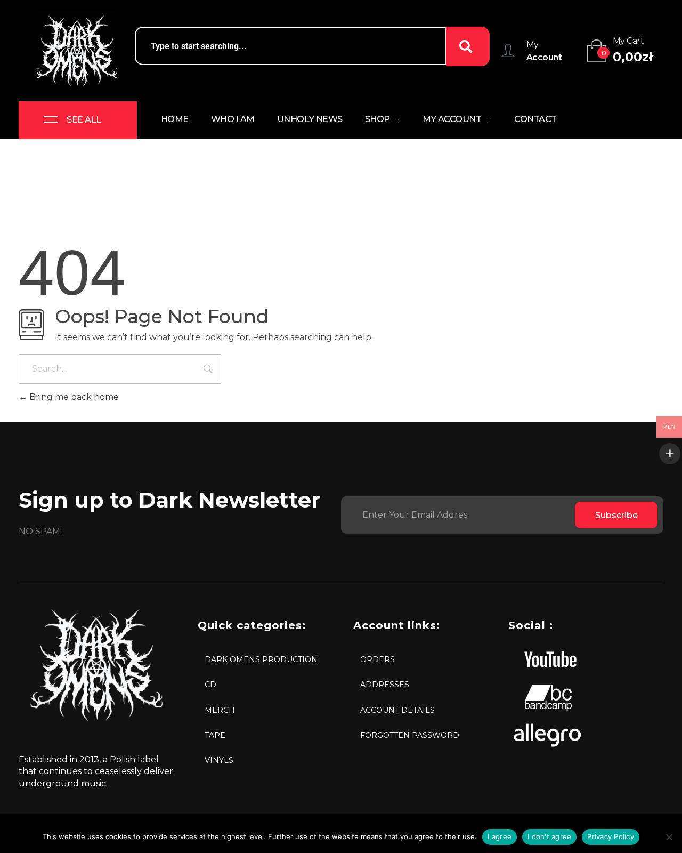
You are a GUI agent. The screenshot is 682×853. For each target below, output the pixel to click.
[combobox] (290, 46)
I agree (500, 836)
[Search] (468, 46)
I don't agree (549, 836)
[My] (508, 50)
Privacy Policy (610, 836)
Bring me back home (73, 397)
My (532, 44)
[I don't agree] (668, 837)
